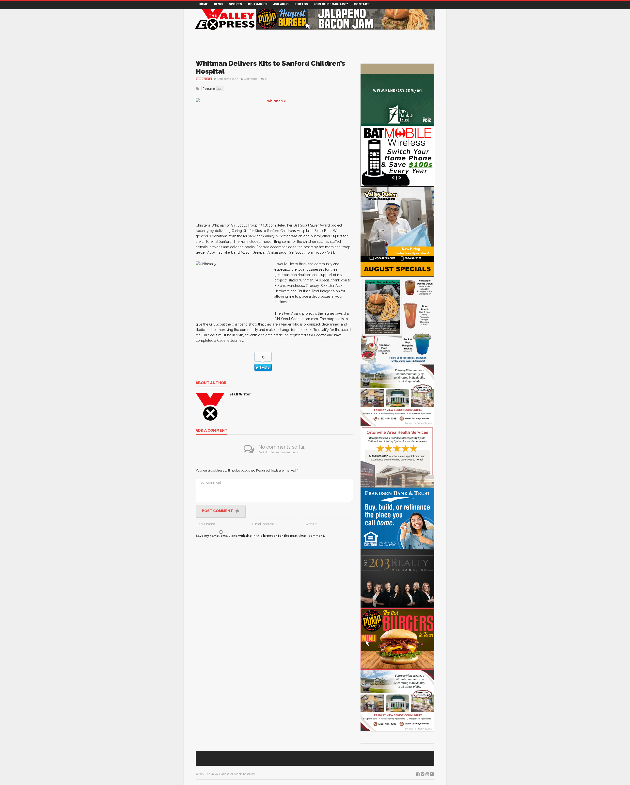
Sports (235, 4)
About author (211, 383)
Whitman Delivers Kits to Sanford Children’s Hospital (270, 67)
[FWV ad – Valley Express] (397, 395)
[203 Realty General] (397, 578)
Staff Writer (251, 79)
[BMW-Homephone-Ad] (397, 156)
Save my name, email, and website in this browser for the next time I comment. (260, 536)
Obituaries (257, 4)
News (218, 4)
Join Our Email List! (331, 4)
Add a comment (211, 431)
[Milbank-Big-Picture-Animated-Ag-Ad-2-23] (397, 94)
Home (203, 4)
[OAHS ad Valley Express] (397, 456)
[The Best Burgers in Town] (397, 638)
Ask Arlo (281, 4)
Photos (301, 4)
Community (203, 79)
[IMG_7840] (397, 312)
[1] (397, 224)
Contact (361, 4)
